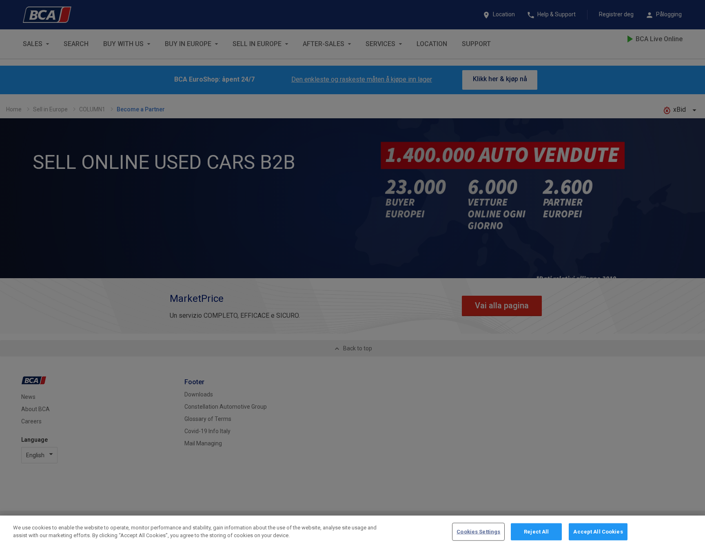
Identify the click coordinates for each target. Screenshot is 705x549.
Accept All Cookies (598, 532)
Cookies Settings (478, 532)
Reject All (536, 532)
